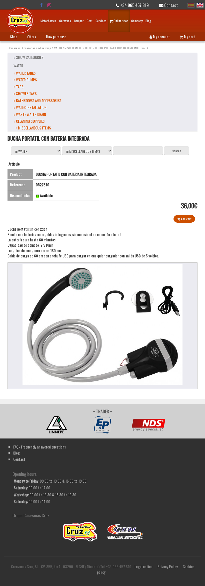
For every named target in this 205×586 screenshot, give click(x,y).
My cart (189, 36)
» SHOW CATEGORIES (29, 57)
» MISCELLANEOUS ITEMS (33, 127)
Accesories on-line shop (36, 48)
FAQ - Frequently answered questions (39, 447)
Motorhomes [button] (48, 20)
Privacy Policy (168, 566)
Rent (89, 20)
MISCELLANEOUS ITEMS (78, 48)
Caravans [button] (65, 20)
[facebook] (41, 5)
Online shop (120, 20)
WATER (58, 48)
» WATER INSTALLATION (30, 107)
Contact (170, 5)
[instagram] (49, 5)
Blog (148, 20)
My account (161, 36)
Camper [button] (79, 20)
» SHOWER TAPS (25, 93)
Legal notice (143, 566)
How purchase (56, 36)
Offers (31, 36)
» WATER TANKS (25, 73)
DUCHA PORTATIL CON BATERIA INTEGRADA (121, 48)
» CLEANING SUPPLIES (29, 121)
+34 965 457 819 (134, 5)
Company (136, 20)
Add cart (186, 218)
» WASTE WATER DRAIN (30, 114)
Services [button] (101, 20)
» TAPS (19, 86)
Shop (13, 36)
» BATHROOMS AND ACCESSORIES (37, 100)
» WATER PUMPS (25, 79)
